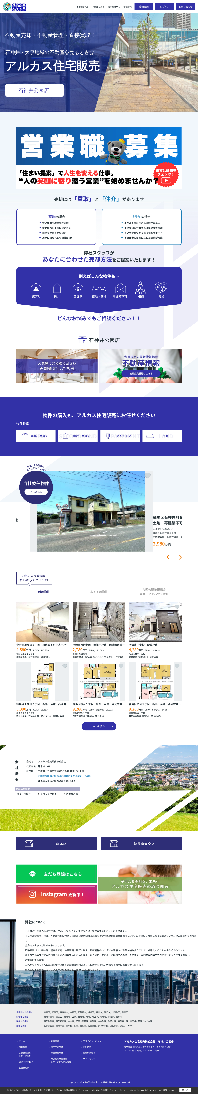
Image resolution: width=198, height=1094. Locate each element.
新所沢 (88, 656)
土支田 (59, 1016)
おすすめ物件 (57, 1046)
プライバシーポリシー (93, 1041)
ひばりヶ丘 (103, 1025)
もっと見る (36, 491)
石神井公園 (34, 716)
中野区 (73, 1012)
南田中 (95, 1016)
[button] (168, 557)
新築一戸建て (39, 436)
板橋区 (91, 1012)
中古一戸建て (81, 436)
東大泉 (103, 1016)
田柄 (74, 1016)
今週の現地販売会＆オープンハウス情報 (61, 1060)
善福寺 (111, 1016)
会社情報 (127, 6)
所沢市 (107, 1012)
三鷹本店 (60, 843)
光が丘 (69, 1025)
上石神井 (114, 1025)
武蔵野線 (133, 656)
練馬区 (47, 1012)
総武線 (93, 1021)
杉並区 (55, 1012)
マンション (123, 436)
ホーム (22, 1041)
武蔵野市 (82, 1012)
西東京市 (64, 1012)
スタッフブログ (48, 794)
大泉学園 (60, 1025)
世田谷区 (116, 1012)
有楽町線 (102, 1021)
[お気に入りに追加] (176, 476)
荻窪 (76, 1025)
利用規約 (87, 1046)
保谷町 (119, 1016)
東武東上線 (123, 1021)
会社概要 (23, 1046)
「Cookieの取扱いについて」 (147, 1090)
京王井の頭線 (136, 1021)
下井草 (129, 1025)
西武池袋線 (21, 716)
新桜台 (90, 716)
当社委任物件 (57, 1052)
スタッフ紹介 (24, 794)
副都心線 (112, 1021)
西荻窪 (83, 1025)
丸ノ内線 (148, 1021)
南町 (88, 1016)
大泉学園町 (49, 1016)
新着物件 (55, 1041)
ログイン (164, 6)
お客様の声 (72, 794)
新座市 (99, 1012)
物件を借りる (114, 6)
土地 (166, 436)
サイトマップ (89, 1058)
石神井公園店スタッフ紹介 (25, 1054)
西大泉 (81, 1016)
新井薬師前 (34, 656)
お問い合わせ (186, 6)
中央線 (71, 1021)
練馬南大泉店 (144, 843)
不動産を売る (83, 6)
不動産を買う (98, 6)
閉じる (185, 1090)
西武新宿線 (21, 656)
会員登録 (144, 6)
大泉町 (67, 1016)
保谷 (122, 1025)
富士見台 (92, 1025)
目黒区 (125, 1012)
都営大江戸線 (82, 1021)
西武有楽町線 (79, 716)
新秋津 (142, 656)
